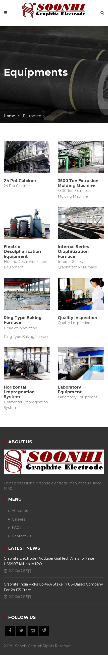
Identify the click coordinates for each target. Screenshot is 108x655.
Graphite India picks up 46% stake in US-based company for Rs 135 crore (53, 587)
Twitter (21, 631)
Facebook (10, 631)
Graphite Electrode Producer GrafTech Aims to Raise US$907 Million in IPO (49, 561)
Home (9, 116)
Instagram (33, 631)
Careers (18, 519)
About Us (20, 510)
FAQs (16, 527)
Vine (44, 631)
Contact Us (21, 536)
